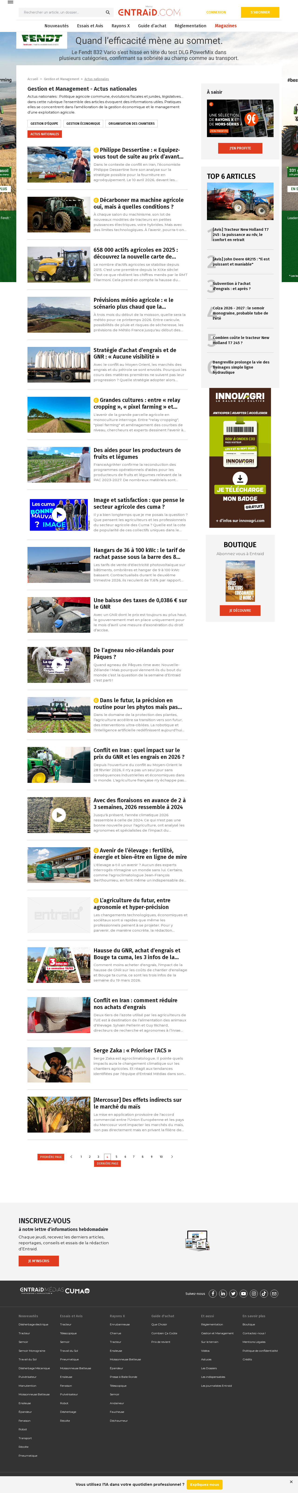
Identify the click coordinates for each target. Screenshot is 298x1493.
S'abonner (260, 12)
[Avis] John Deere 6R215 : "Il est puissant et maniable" (241, 262)
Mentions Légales (254, 1342)
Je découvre (240, 610)
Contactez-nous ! (254, 1333)
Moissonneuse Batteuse (34, 1394)
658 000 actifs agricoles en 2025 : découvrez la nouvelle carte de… (136, 253)
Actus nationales (97, 79)
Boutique (249, 1324)
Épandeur (25, 1412)
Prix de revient (160, 1342)
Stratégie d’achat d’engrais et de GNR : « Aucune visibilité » (135, 353)
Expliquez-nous (204, 1484)
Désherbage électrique (33, 1324)
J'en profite (240, 148)
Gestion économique (83, 124)
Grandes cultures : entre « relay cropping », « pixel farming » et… (137, 403)
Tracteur (24, 1333)
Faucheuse (117, 1412)
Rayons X (121, 25)
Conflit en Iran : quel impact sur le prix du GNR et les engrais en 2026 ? (139, 753)
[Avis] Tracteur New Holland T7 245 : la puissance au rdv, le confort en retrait (241, 234)
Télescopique (68, 1333)
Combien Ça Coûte (164, 1333)
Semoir (23, 1342)
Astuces (206, 1359)
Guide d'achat (162, 1316)
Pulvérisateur (28, 1377)
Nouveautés (56, 25)
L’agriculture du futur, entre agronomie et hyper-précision (132, 903)
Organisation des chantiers (131, 124)
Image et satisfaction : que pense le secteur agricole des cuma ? (139, 503)
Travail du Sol (28, 1359)
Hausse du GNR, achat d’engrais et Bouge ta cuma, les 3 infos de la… (137, 954)
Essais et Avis (90, 25)
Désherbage (68, 1412)
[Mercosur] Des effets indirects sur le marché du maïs (138, 1103)
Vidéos (205, 1350)
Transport (25, 1438)
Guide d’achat (152, 25)
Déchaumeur (119, 1420)
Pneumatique (28, 1455)
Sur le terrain (209, 1342)
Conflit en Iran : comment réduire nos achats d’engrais (135, 1003)
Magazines (226, 25)
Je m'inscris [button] (38, 1261)
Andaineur (117, 1403)
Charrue (115, 1333)
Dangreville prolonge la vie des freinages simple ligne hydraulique (241, 367)
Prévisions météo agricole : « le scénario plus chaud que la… (133, 303)
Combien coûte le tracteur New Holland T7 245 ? (241, 340)
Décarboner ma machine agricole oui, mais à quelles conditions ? (139, 203)
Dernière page (107, 1163)
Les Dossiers (209, 1368)
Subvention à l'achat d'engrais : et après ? (232, 286)
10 (161, 1156)
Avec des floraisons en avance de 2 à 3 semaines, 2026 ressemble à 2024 (140, 803)
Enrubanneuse (120, 1324)
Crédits (247, 1359)
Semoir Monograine (32, 1350)
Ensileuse (25, 1403)
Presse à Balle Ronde (123, 1377)
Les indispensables (213, 1377)
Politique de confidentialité (260, 1350)
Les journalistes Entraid (216, 1385)
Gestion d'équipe (44, 124)
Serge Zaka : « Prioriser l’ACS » (132, 1050)
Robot (23, 1429)
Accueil (32, 79)
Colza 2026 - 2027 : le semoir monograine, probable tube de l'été (240, 313)
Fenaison (24, 1420)
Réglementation (191, 25)
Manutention (27, 1385)
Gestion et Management (61, 79)
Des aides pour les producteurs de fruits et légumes (137, 453)
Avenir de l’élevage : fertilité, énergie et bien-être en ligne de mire (140, 854)
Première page (51, 1157)
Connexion (216, 12)
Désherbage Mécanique (34, 1368)
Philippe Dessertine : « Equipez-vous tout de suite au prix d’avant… (138, 153)
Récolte (23, 1446)
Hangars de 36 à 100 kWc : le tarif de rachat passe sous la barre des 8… (139, 553)
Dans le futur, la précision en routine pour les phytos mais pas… (138, 703)
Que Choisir (159, 1324)
